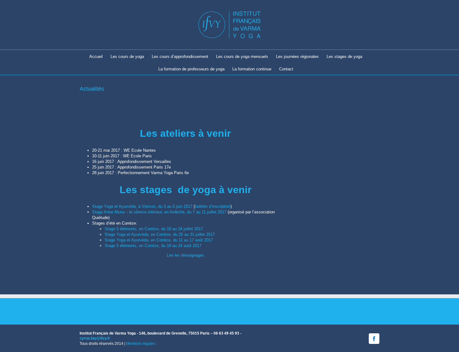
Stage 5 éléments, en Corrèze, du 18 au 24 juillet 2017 (154, 228)
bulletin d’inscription (212, 206)
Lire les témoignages (185, 255)
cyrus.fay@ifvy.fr (95, 338)
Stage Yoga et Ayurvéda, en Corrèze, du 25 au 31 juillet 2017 (160, 234)
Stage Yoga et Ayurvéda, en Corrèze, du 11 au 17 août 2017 (159, 240)
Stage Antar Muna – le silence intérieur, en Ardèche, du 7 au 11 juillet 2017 (159, 212)
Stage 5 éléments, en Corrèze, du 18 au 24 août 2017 (153, 245)
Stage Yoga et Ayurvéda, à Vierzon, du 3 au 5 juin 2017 (142, 206)
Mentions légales (140, 343)
